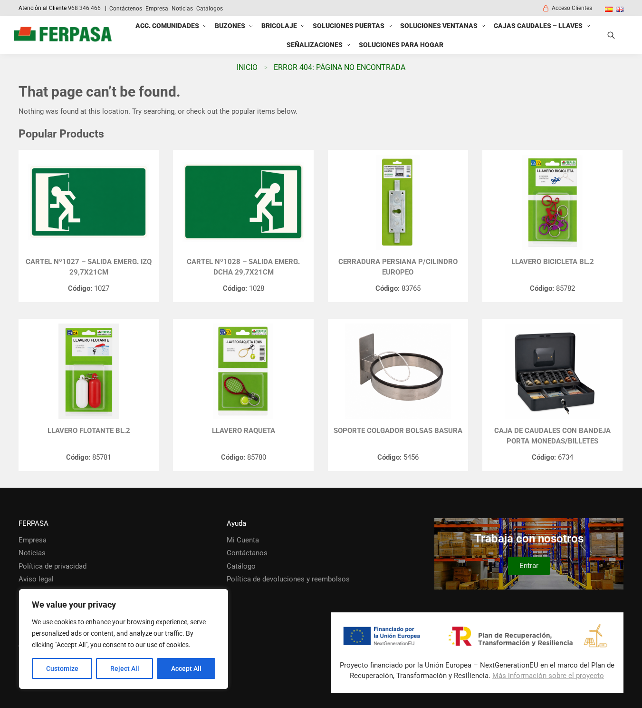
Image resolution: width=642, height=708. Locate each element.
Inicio (247, 67)
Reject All (124, 668)
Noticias (182, 8)
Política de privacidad (52, 566)
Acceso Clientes (572, 8)
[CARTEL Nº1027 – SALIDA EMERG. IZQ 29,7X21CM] (88, 202)
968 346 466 (84, 8)
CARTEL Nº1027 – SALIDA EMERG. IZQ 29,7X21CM (89, 267)
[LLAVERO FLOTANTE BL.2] (88, 371)
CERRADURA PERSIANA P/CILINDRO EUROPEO (398, 267)
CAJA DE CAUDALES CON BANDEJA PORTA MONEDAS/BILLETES (552, 436)
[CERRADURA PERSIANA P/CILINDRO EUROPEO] (398, 202)
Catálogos (209, 8)
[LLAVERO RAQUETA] (243, 371)
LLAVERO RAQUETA (243, 430)
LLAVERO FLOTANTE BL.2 (89, 430)
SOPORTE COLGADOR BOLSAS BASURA (398, 430)
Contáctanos (247, 553)
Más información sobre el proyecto (548, 675)
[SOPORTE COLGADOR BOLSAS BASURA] (398, 371)
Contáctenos (125, 8)
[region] (123, 639)
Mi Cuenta (243, 540)
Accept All (186, 668)
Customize (62, 668)
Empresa (156, 8)
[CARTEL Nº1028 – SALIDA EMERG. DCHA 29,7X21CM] (243, 202)
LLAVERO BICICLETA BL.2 (552, 261)
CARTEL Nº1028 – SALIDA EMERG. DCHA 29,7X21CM (243, 267)
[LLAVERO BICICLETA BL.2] (552, 202)
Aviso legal (36, 579)
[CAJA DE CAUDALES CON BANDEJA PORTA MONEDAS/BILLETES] (552, 371)
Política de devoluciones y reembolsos (288, 579)
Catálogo (241, 566)
